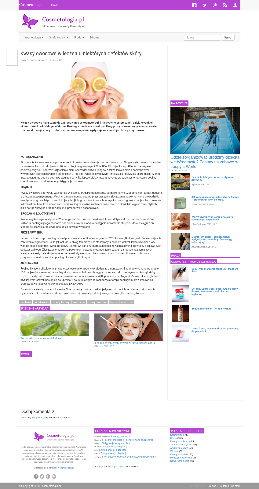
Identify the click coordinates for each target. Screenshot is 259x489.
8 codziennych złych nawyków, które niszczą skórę (124, 343)
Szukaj (228, 37)
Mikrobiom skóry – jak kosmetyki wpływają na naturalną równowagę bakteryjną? (212, 239)
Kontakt (235, 486)
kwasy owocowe (98, 302)
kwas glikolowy (61, 302)
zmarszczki (127, 302)
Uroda (78, 37)
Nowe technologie (179, 460)
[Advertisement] (167, 20)
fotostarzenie (42, 302)
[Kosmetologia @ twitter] (42, 476)
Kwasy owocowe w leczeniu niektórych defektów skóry (81, 53)
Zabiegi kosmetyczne (181, 444)
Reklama (223, 486)
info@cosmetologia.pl (64, 467)
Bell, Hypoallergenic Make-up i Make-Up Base (215, 270)
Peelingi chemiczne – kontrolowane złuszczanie (128, 439)
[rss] (53, 476)
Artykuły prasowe (179, 447)
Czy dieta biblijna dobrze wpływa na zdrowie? (213, 178)
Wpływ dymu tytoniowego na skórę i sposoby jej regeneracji (213, 218)
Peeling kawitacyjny (121, 436)
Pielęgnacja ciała (179, 454)
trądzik (113, 302)
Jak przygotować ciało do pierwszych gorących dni (130, 456)
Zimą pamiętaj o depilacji (114, 446)
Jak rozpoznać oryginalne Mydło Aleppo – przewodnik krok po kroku (215, 198)
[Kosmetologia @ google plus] (48, 476)
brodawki (26, 302)
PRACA (53, 5)
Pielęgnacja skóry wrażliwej (116, 443)
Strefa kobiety (57, 37)
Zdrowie (94, 37)
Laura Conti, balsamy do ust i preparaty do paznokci (215, 330)
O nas (212, 486)
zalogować (37, 417)
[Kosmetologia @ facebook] (36, 476)
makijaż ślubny (116, 466)
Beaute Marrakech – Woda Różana (211, 308)
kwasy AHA (79, 302)
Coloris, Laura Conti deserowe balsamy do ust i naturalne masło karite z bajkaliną (215, 291)
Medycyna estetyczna (181, 457)
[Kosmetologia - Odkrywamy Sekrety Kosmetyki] (52, 21)
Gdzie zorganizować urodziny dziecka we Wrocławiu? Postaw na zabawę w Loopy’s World (204, 161)
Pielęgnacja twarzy (180, 441)
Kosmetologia (33, 37)
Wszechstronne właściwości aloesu (41, 338)
